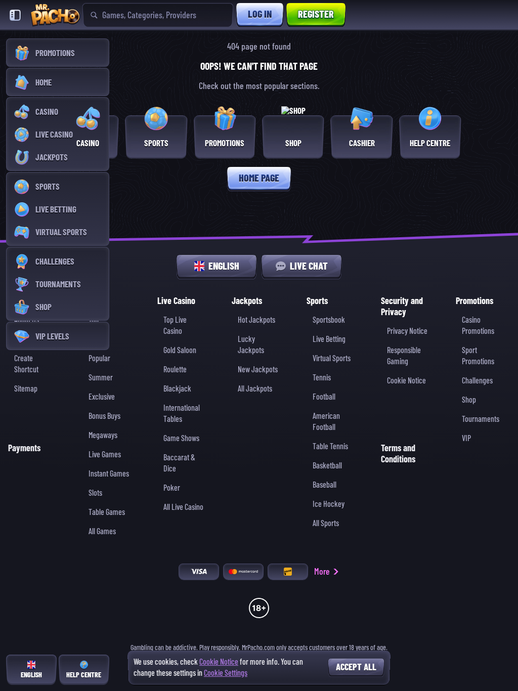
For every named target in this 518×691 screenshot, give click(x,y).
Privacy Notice (407, 331)
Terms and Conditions (398, 453)
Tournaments (480, 419)
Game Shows (181, 438)
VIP (466, 438)
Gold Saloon (179, 350)
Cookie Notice (406, 380)
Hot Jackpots (256, 320)
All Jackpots (255, 389)
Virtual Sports (332, 358)
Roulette (175, 369)
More (322, 571)
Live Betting (329, 339)
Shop (469, 400)
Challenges (477, 380)
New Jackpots (258, 369)
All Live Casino (183, 507)
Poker (171, 488)
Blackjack (177, 389)
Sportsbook (329, 320)
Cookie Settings (225, 673)
